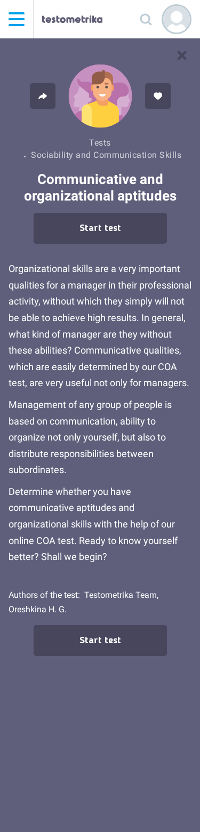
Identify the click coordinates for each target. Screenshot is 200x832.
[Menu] (17, 19)
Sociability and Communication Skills (106, 155)
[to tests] (182, 55)
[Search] (146, 19)
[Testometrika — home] (72, 19)
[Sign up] (176, 19)
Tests (100, 143)
